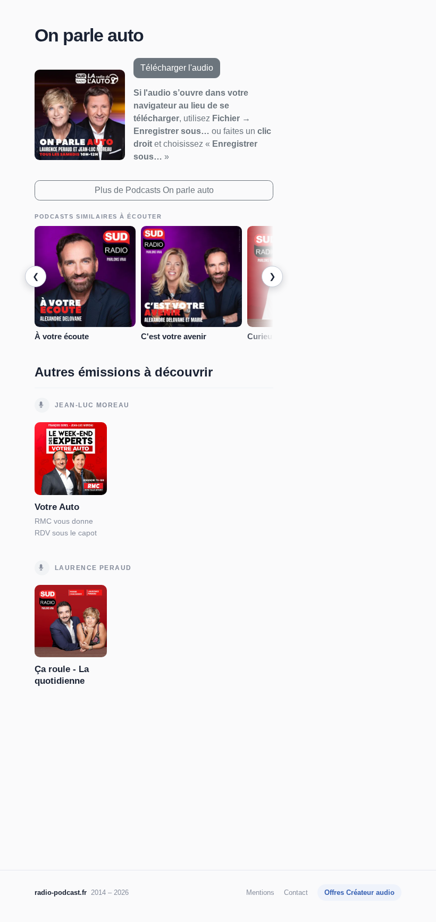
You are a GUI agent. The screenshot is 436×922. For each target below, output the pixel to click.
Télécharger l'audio (176, 67)
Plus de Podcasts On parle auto (154, 190)
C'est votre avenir (173, 336)
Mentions (260, 892)
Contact (296, 892)
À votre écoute (62, 336)
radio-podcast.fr (61, 892)
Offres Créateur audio (359, 892)
